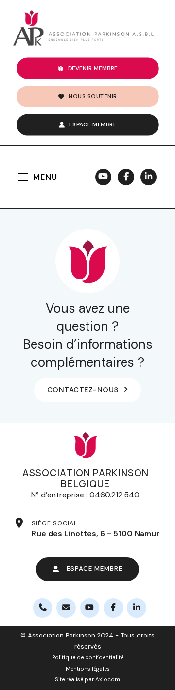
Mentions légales (88, 668)
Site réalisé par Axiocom (87, 679)
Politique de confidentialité (87, 657)
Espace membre (93, 124)
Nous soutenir (93, 96)
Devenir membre (93, 67)
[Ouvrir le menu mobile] (23, 177)
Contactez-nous (83, 390)
